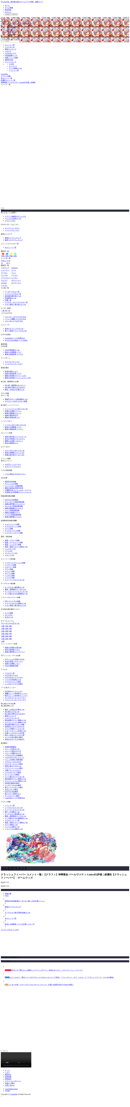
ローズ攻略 (9, 613)
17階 (6, 626)
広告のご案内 (10, 1083)
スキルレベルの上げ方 (13, 762)
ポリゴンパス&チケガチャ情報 (16, 401)
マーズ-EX (8, 551)
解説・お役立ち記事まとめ (14, 389)
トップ (7, 1070)
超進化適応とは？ (11, 371)
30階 (10, 636)
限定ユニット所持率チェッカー (16, 695)
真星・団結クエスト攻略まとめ (16, 547)
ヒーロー (14, 278)
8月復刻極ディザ (11, 55)
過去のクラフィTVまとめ (14, 328)
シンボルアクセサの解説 (14, 684)
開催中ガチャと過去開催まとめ (16, 399)
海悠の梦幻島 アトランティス (15, 437)
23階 (6, 631)
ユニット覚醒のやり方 (13, 753)
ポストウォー (16, 280)
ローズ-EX (8, 615)
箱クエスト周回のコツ (13, 794)
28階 (2, 636)
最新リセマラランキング (14, 240)
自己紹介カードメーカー (14, 691)
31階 (2, 639)
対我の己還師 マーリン (13, 411)
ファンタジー (6, 278)
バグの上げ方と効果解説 (14, 755)
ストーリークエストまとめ (14, 580)
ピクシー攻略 (10, 571)
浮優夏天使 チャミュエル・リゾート (18, 490)
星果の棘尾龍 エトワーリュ (15, 652)
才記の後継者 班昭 (11, 666)
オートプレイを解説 (12, 774)
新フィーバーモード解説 (14, 787)
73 (9, 263)
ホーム (7, 5)
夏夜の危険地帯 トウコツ (14, 354)
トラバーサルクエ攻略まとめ (15, 603)
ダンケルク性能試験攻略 (14, 506)
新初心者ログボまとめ (13, 766)
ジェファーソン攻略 (12, 524)
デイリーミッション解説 (14, 768)
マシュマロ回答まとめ (13, 218)
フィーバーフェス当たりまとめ (16, 409)
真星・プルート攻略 (12, 540)
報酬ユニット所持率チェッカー (16, 693)
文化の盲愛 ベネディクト (14, 661)
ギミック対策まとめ (12, 749)
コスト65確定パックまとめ (14, 729)
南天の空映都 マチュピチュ (15, 439)
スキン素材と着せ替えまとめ (15, 304)
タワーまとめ (6, 623)
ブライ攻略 (9, 569)
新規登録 (8, 10)
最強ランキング (10, 49)
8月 (6, 311)
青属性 (7, 256)
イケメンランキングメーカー (15, 700)
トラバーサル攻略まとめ (14, 829)
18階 (10, 626)
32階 (6, 639)
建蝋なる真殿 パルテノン (14, 441)
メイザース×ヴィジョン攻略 (15, 563)
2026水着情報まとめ (12, 350)
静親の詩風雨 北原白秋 (13, 647)
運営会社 (8, 1075)
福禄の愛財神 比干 (11, 415)
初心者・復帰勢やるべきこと (15, 385)
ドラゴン (14, 275)
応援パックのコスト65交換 (14, 733)
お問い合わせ (10, 1085)
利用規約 (8, 1079)
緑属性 (15, 256)
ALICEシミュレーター (13, 464)
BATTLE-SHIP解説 (11, 500)
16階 (2, 626)
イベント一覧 (14, 70)
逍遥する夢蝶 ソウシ (12, 663)
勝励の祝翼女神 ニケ (12, 417)
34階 (2, 641)
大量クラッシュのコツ (13, 770)
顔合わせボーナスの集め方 (14, 739)
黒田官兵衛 (9, 60)
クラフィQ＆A (10, 221)
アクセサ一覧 (10, 673)
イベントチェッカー (12, 230)
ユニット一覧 (10, 45)
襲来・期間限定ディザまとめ (15, 589)
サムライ (4, 280)
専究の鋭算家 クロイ (12, 650)
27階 (10, 634)
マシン (13, 273)
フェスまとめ (10, 47)
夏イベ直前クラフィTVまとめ (16, 331)
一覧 (2, 311)
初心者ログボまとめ (12, 712)
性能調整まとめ (10, 298)
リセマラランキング (12, 718)
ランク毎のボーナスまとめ (14, 777)
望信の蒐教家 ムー (11, 443)
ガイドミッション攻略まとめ (15, 722)
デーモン (4, 273)
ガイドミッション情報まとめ (15, 781)
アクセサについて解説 (13, 682)
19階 (2, 629)
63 (2, 263)
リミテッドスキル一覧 (13, 294)
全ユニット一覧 (10, 247)
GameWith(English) (11, 1089)
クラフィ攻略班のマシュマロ (15, 216)
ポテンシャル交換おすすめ (14, 659)
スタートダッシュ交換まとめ (15, 731)
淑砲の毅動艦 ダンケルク (14, 508)
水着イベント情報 (11, 58)
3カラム (14, 14)
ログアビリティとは (12, 362)
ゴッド (13, 270)
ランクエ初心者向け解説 (14, 737)
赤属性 (3, 256)
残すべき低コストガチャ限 (14, 735)
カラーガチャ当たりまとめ (14, 450)
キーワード (13, 66)
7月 (9, 311)
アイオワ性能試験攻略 (13, 515)
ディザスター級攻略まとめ (14, 587)
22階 (2, 631)
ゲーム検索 (9, 8)
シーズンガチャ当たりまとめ (15, 425)
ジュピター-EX (10, 549)
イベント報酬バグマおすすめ (15, 319)
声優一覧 (8, 300)
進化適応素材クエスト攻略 (14, 724)
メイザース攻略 (10, 565)
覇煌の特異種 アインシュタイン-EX (18, 378)
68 (7, 263)
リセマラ (8, 51)
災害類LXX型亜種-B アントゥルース (18, 492)
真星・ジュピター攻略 (13, 544)
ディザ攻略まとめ (15, 68)
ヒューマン (5, 270)
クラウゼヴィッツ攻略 (13, 526)
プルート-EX (9, 555)
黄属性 (11, 256)
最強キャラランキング (13, 238)
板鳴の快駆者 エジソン (13, 413)
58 (9, 261)
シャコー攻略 (10, 578)
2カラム (8, 14)
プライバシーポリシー (13, 1081)
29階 (6, 636)
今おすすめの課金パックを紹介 (16, 340)
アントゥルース (10, 62)
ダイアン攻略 (10, 573)
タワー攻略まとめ (11, 825)
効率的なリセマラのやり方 (14, 726)
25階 (2, 634)
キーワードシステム (12, 228)
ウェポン (4, 285)
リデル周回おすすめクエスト (15, 474)
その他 (11, 64)
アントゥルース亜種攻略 (14, 486)
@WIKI (7, 1091)
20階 (6, 629)
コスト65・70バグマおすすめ (15, 317)
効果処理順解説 (10, 747)
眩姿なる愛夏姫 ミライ (13, 352)
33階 (10, 639)
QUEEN (4, 283)
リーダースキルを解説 (13, 785)
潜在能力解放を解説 (12, 783)
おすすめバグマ (10, 53)
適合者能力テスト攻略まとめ (15, 720)
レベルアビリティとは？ (14, 364)
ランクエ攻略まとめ (12, 827)
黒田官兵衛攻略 (10, 481)
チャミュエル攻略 (11, 484)
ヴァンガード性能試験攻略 (14, 502)
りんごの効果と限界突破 (14, 759)
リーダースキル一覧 (12, 292)
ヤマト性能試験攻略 (12, 510)
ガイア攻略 (9, 528)
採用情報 (8, 1077)
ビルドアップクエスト (13, 466)
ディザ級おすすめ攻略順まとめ (16, 594)
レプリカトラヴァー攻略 (14, 533)
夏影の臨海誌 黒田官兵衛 (14, 488)
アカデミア (5, 268)
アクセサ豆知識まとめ (13, 679)
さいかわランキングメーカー (15, 698)
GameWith (13, 1094)
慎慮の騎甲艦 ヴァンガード (15, 504)
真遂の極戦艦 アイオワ (13, 517)
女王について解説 (11, 789)
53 (7, 261)
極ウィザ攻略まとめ (12, 812)
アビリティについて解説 (14, 764)
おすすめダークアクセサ (14, 677)
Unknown (14, 268)
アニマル (4, 275)
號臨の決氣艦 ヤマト (12, 512)
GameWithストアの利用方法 (15, 338)
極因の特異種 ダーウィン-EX (15, 376)
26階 (6, 634)
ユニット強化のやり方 (13, 751)
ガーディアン (16, 283)
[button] (67, 34)
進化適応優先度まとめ (13, 296)
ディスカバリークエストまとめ (16, 591)
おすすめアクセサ (11, 675)
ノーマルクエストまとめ (14, 807)
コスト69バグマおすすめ (14, 321)
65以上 (3, 261)
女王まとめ (9, 617)
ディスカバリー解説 (12, 796)
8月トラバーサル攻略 (12, 601)
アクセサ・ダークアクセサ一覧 (16, 302)
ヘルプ (7, 1072)
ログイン (8, 12)
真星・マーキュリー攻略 (14, 542)
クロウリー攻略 (10, 567)
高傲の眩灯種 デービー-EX (14, 455)
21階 (10, 629)
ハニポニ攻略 (10, 575)
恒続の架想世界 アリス (13, 373)
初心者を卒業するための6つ (15, 387)
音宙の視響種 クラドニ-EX (14, 453)
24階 (10, 631)
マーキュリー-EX (11, 553)
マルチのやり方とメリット (14, 757)
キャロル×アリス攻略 (12, 531)
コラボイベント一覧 (12, 820)
